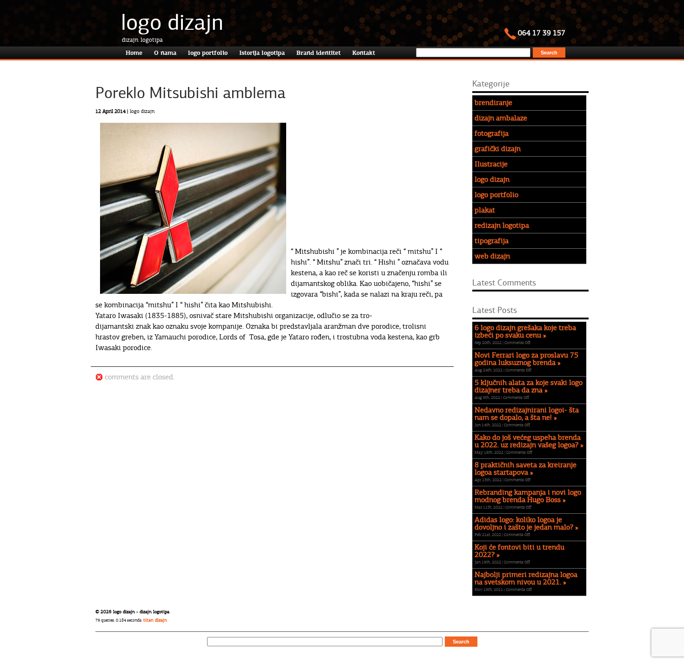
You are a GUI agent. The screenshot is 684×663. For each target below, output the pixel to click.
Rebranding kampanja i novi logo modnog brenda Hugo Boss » (528, 496)
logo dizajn (172, 22)
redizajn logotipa (502, 225)
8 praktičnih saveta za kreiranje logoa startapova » (526, 468)
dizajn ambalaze (501, 118)
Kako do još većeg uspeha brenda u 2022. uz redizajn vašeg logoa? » (529, 441)
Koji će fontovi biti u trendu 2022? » (519, 551)
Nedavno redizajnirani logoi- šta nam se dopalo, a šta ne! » (527, 413)
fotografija (492, 133)
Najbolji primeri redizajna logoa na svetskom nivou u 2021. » (526, 578)
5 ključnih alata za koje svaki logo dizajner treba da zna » (529, 386)
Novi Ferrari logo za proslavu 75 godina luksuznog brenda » (526, 359)
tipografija (492, 240)
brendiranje (493, 102)
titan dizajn (155, 620)
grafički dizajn (498, 148)
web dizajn (492, 256)
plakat (485, 210)
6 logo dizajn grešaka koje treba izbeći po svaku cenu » (525, 331)
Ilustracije (491, 164)
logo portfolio (496, 194)
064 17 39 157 (540, 33)
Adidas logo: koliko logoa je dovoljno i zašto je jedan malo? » (526, 523)
